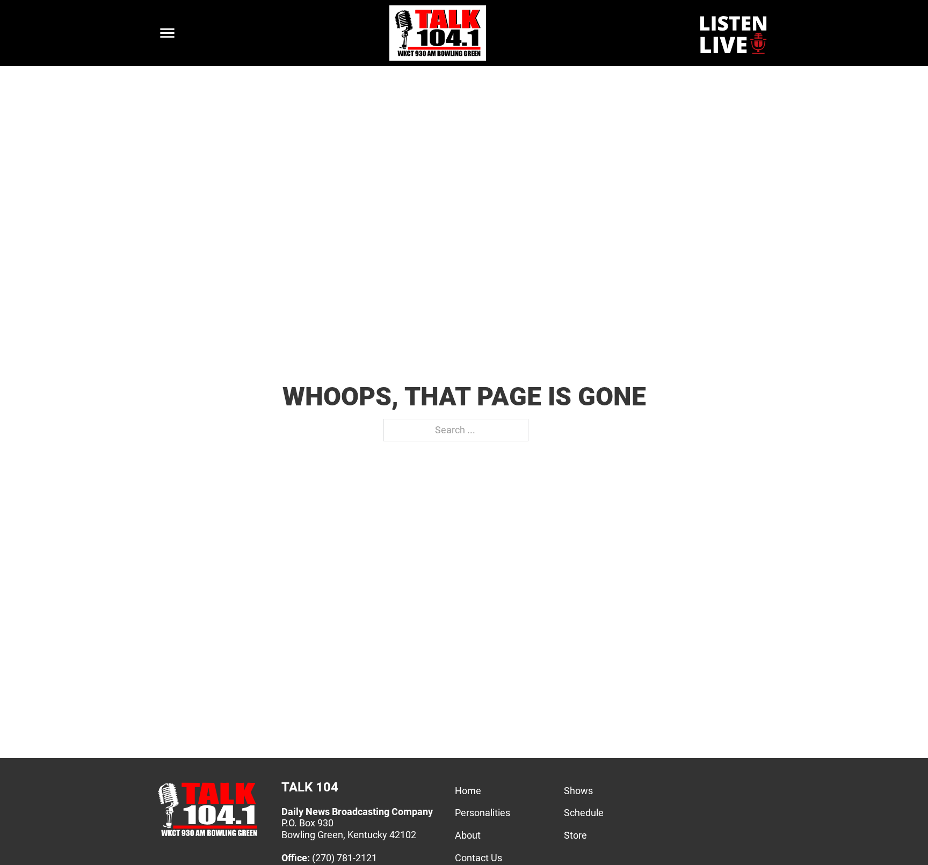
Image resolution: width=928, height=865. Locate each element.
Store (575, 835)
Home (468, 790)
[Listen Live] (734, 33)
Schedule (584, 812)
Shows (578, 790)
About (468, 835)
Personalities (482, 812)
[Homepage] (207, 835)
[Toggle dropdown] (167, 33)
